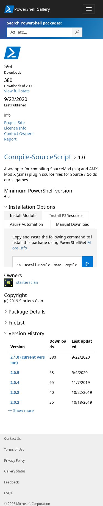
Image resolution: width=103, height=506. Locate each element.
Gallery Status (15, 471)
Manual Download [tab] (73, 224)
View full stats (17, 91)
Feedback (11, 482)
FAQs (8, 493)
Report (10, 139)
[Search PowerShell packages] (77, 32)
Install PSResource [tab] (66, 215)
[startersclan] (9, 282)
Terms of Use (14, 449)
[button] (5, 206)
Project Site (14, 122)
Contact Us (12, 438)
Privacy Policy (14, 460)
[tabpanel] (52, 253)
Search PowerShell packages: (34, 23)
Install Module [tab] (23, 215)
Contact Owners (19, 133)
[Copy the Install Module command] (87, 264)
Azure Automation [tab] (26, 224)
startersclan (27, 282)
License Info (15, 128)
